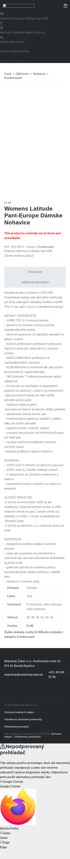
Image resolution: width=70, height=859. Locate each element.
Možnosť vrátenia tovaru (15, 60)
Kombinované (13, 77)
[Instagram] (22, 689)
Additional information (35, 282)
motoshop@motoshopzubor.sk (23, 674)
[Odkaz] (18, 6)
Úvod (7, 73)
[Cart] (65, 5)
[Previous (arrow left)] (1, 854)
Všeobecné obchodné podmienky (23, 719)
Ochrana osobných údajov (19, 712)
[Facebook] (7, 689)
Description (35, 271)
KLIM (30, 625)
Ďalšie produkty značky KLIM (22, 632)
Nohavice (39, 73)
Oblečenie (22, 73)
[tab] (35, 272)
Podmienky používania (28, 736)
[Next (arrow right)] (4, 854)
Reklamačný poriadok (16, 726)
